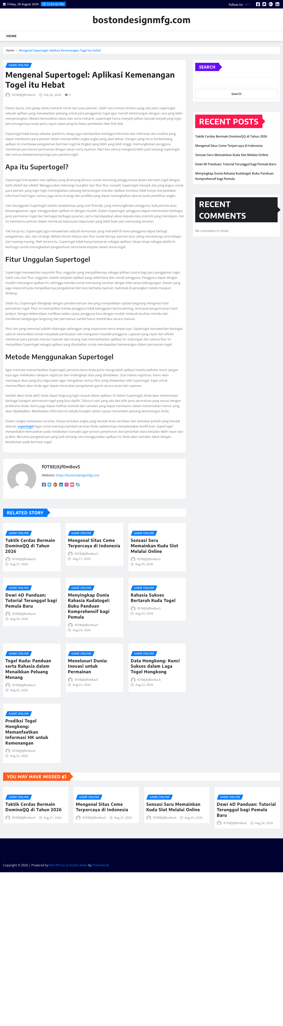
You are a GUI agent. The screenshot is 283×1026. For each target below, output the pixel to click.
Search (207, 67)
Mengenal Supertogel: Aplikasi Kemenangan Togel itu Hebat (60, 50)
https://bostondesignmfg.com (77, 475)
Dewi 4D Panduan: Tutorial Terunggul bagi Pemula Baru (31, 600)
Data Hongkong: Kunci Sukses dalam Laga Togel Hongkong (155, 666)
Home (11, 36)
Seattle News (78, 865)
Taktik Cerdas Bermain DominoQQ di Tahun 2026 (30, 545)
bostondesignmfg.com (142, 19)
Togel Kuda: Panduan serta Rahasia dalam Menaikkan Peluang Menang (28, 669)
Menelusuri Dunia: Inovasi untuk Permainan (88, 666)
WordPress (57, 865)
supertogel (25, 426)
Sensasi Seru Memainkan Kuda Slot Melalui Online (154, 545)
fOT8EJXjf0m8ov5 (24, 95)
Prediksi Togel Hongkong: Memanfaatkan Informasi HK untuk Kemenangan (26, 731)
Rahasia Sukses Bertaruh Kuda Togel (153, 597)
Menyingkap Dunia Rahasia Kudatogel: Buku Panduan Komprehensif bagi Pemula (89, 606)
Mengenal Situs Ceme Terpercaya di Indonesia (94, 542)
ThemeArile (100, 865)
